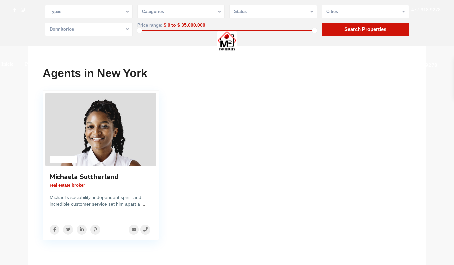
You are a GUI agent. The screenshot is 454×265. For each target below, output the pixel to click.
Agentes (71, 63)
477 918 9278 (426, 9)
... (143, 204)
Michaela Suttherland (84, 176)
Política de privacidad (174, 63)
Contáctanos (126, 63)
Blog (96, 63)
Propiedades (38, 63)
